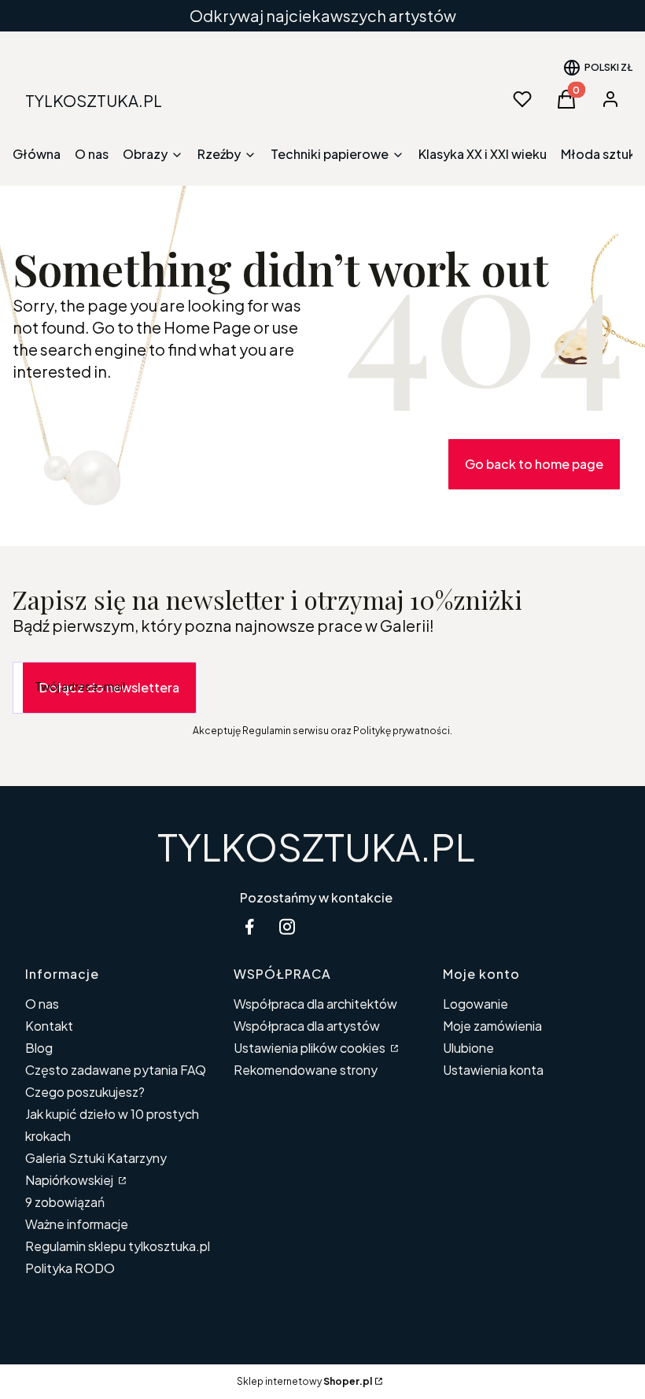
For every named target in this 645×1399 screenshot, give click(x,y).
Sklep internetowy (304, 1381)
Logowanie (475, 1003)
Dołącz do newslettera (109, 687)
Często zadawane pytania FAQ (115, 1069)
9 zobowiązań (65, 1202)
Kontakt (49, 1025)
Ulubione (468, 1047)
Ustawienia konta (493, 1069)
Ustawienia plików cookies (311, 1047)
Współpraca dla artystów (307, 1025)
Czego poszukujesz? (85, 1091)
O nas (42, 1003)
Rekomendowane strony (306, 1069)
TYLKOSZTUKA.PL (316, 846)
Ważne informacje (76, 1224)
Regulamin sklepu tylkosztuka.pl (117, 1246)
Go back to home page (534, 464)
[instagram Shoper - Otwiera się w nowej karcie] (287, 926)
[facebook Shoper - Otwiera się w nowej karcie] (249, 926)
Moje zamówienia (492, 1025)
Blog (39, 1047)
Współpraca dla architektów (315, 1003)
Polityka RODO (70, 1268)
